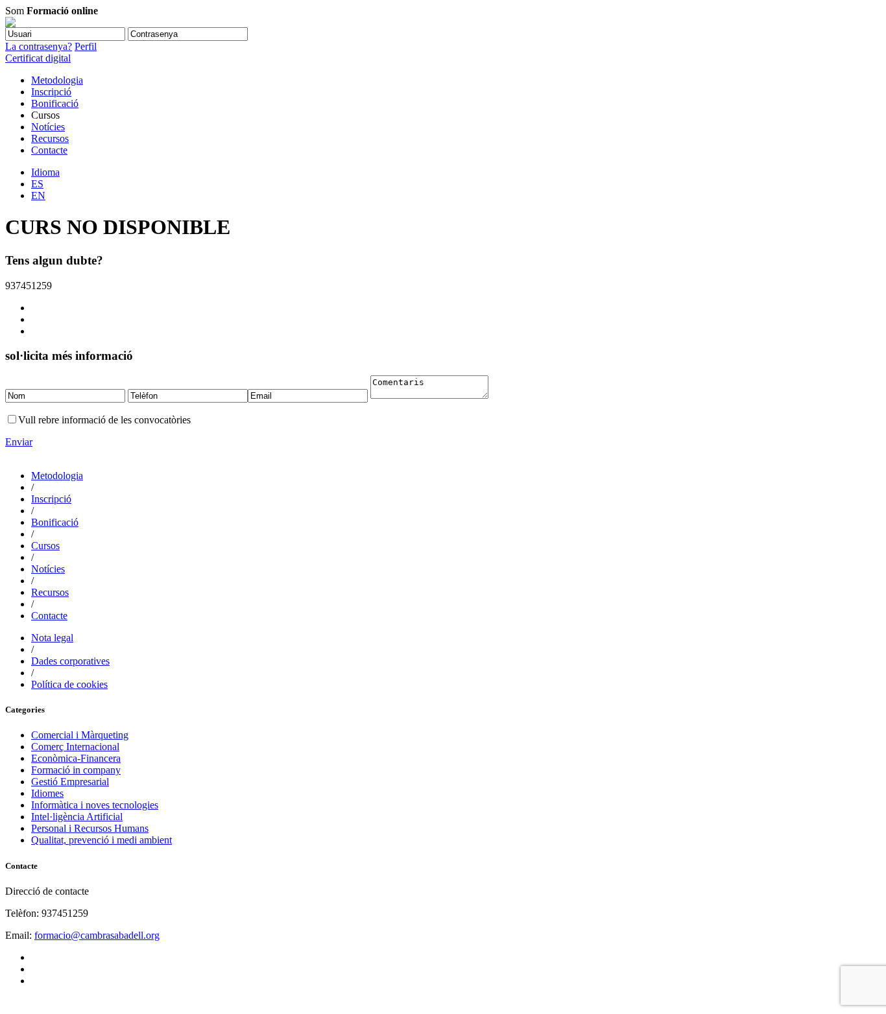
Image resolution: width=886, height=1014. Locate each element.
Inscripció (51, 91)
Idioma (45, 172)
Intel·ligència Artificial (77, 816)
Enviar (18, 441)
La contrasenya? (38, 46)
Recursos (50, 138)
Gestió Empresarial (70, 781)
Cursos (45, 545)
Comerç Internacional (75, 746)
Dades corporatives (70, 660)
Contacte (49, 150)
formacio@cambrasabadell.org (97, 935)
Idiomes (47, 793)
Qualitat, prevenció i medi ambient (101, 839)
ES (37, 183)
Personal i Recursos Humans (90, 828)
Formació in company (76, 769)
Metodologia (57, 80)
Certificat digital (38, 58)
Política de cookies (69, 684)
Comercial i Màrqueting (79, 734)
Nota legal (52, 637)
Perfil (86, 46)
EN (38, 195)
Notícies (48, 126)
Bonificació (54, 103)
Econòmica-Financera (76, 758)
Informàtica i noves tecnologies (94, 804)
